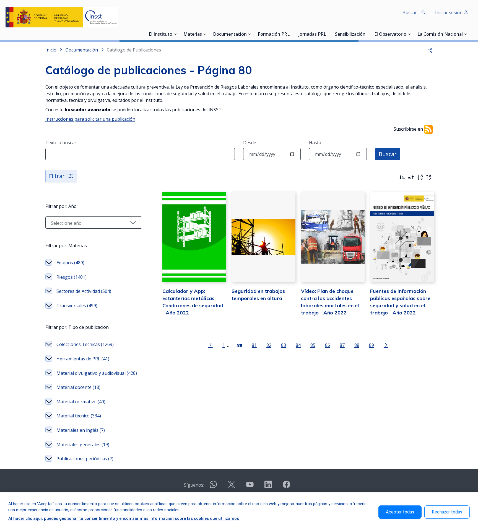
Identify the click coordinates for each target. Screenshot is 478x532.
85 (312, 345)
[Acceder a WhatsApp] (213, 486)
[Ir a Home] (62, 17)
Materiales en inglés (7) (80, 430)
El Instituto (160, 34)
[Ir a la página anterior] (210, 344)
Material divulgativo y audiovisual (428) (96, 373)
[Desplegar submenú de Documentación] (249, 34)
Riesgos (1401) (71, 277)
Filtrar (57, 176)
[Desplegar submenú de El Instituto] (175, 34)
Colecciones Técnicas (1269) (85, 344)
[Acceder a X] (231, 486)
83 (283, 345)
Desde (249, 143)
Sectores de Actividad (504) (83, 291)
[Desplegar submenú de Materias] (204, 34)
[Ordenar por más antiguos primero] (411, 177)
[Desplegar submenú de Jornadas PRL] (327, 34)
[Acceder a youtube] (249, 486)
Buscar (388, 154)
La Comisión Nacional (440, 34)
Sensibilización (350, 34)
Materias (192, 34)
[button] (430, 50)
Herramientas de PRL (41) (82, 359)
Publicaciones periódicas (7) (84, 459)
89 (371, 345)
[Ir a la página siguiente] (385, 344)
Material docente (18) (78, 387)
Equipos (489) (70, 263)
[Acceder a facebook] (286, 486)
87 (342, 345)
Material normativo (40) (80, 402)
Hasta (315, 143)
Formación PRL (274, 34)
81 (254, 345)
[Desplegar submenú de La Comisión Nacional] (465, 34)
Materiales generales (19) (82, 444)
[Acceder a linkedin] (268, 486)
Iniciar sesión (449, 12)
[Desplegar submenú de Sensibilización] (367, 34)
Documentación (230, 34)
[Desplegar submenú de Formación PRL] (291, 34)
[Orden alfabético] (420, 177)
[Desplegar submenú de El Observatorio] (409, 34)
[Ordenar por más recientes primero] (402, 177)
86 (327, 345)
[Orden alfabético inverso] (429, 177)
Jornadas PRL (312, 34)
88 (356, 345)
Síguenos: (194, 485)
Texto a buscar (60, 143)
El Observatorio (390, 34)
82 (268, 345)
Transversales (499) (76, 306)
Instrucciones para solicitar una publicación (90, 119)
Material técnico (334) (78, 416)
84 (298, 345)
